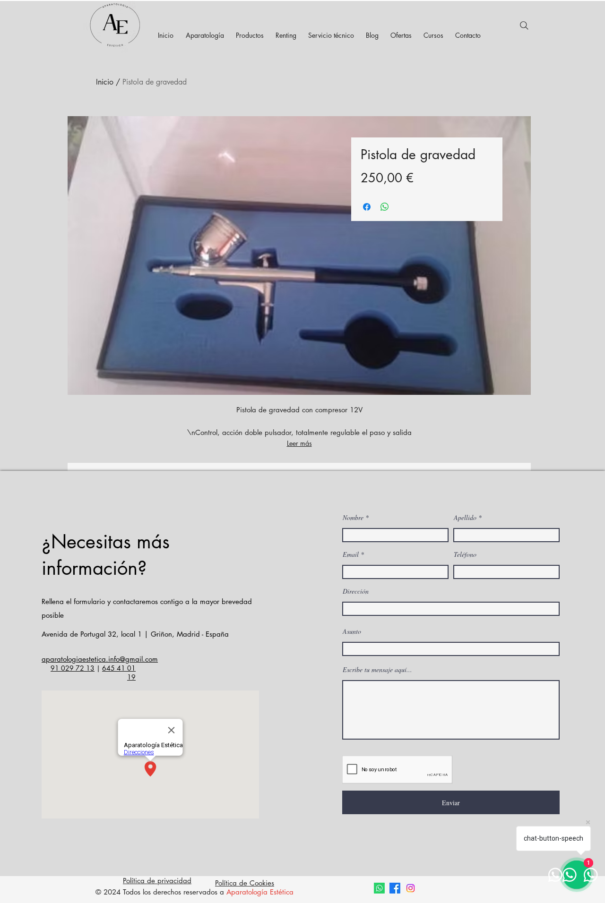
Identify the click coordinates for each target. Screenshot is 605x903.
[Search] (524, 25)
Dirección (356, 591)
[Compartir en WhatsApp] (384, 207)
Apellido (465, 517)
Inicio (104, 82)
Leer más (299, 443)
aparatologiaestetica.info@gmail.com (100, 659)
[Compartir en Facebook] (366, 207)
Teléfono (465, 554)
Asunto (352, 631)
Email (351, 554)
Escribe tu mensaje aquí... (377, 669)
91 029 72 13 (73, 668)
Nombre (353, 517)
